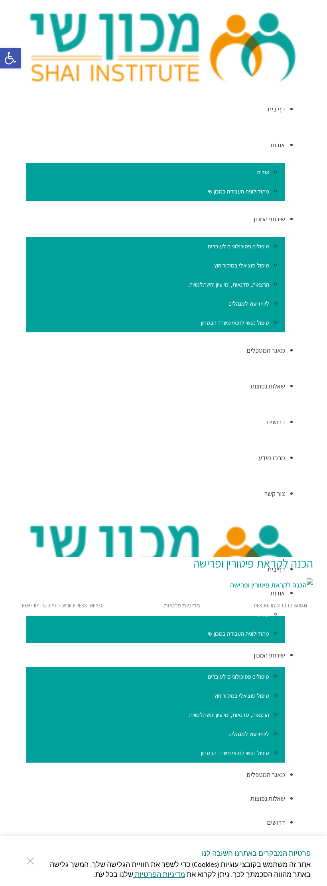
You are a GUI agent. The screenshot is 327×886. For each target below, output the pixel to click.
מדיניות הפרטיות (159, 875)
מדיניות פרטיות (182, 605)
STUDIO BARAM (292, 605)
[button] (10, 58)
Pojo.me (48, 605)
